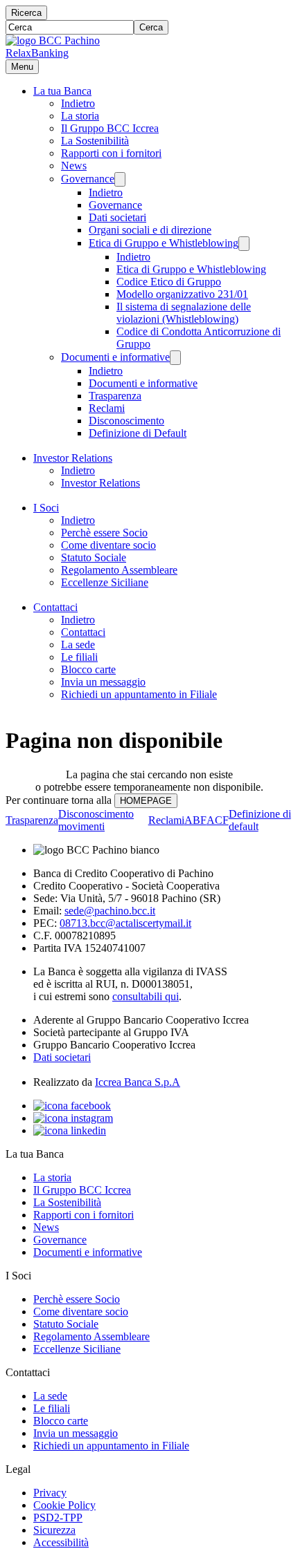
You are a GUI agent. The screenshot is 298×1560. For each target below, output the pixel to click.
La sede (78, 644)
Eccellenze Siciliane (104, 582)
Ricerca (26, 13)
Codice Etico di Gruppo (168, 282)
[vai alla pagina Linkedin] (69, 1130)
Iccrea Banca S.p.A (137, 1082)
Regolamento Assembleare (119, 570)
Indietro (78, 103)
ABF (195, 820)
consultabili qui (145, 996)
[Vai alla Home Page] (53, 40)
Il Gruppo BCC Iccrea (110, 128)
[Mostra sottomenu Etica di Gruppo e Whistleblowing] (243, 243)
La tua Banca (62, 91)
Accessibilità (61, 1542)
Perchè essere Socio (104, 532)
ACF (218, 820)
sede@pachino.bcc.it (109, 911)
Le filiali (79, 657)
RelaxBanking (37, 53)
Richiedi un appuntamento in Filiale (139, 694)
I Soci (46, 508)
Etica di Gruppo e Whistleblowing (163, 243)
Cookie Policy (64, 1505)
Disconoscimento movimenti (96, 820)
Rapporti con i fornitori (111, 153)
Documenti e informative (115, 357)
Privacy (50, 1492)
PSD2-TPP (57, 1517)
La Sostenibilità (95, 141)
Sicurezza (54, 1530)
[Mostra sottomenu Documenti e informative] (175, 357)
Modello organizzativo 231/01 (182, 294)
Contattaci (55, 607)
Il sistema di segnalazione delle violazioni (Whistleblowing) (183, 313)
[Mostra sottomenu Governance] (119, 179)
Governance (87, 179)
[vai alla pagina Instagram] (73, 1118)
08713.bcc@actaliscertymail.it (125, 923)
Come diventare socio (108, 545)
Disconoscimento (126, 420)
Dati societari (117, 217)
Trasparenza (115, 396)
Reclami (107, 408)
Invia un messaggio (103, 682)
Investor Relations (72, 458)
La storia (80, 116)
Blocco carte (88, 669)
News (74, 165)
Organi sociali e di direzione (150, 230)
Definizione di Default (137, 433)
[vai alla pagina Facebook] (72, 1105)
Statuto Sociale (93, 557)
